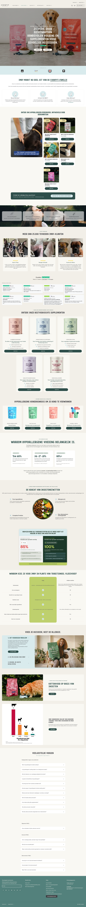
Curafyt (82, 904)
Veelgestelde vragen (50, 892)
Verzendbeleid (48, 882)
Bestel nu (51, 139)
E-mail (4, 886)
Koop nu (67, 139)
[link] (22, 71)
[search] (72, 5)
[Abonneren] (20, 886)
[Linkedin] (14, 890)
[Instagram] (6, 890)
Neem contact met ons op (51, 890)
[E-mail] (17, 890)
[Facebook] (3, 890)
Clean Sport (27, 882)
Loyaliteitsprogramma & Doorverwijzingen (54, 893)
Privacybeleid (48, 886)
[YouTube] (11, 890)
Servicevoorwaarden (50, 888)
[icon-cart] (74, 5)
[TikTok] (9, 890)
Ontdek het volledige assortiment (62, 195)
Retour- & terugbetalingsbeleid (52, 884)
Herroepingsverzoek (51, 896)
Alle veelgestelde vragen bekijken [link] (42, 755)
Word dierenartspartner (29, 886)
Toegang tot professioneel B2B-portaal (32, 884)
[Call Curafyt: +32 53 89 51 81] (20, 890)
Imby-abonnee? (71, 98)
